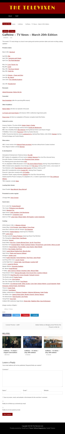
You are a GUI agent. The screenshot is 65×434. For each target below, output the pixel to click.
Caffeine (5, 31)
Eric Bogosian (29, 229)
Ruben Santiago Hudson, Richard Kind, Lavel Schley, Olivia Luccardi (40, 244)
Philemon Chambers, (22, 292)
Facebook (7, 315)
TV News (12, 31)
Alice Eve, (13, 242)
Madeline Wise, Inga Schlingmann (40, 301)
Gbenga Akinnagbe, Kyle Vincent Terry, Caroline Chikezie (31, 273)
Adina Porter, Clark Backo (19, 238)
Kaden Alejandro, (11, 257)
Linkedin (35, 315)
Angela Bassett (16, 206)
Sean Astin (13, 299)
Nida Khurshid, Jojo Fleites (20, 296)
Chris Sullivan (16, 279)
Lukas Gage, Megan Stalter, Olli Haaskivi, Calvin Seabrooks (28, 217)
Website (46, 390)
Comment (5, 369)
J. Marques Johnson (20, 225)
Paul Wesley (24, 281)
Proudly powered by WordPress (19, 428)
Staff (16, 16)
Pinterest (26, 315)
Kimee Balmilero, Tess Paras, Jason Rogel (28, 257)
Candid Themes (50, 428)
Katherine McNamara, (34, 292)
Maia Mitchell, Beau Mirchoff (19, 189)
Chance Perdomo (17, 236)
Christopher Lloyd (18, 214)
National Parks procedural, (24, 144)
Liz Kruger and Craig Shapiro (10, 113)
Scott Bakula (12, 290)
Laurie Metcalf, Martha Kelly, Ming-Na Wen (19, 251)
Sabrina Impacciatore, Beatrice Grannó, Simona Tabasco (28, 294)
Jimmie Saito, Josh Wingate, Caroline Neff (26, 262)
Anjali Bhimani (13, 268)
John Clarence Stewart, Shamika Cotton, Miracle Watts (23, 270)
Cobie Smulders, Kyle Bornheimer (19, 212)
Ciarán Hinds (11, 288)
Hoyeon (11, 240)
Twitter (16, 315)
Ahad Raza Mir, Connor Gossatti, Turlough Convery (24, 275)
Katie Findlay (44, 292)
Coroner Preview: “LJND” (13, 325)
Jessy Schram (14, 197)
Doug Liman (5, 117)
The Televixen (33, 8)
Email (25, 390)
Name (4, 390)
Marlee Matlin (6, 108)
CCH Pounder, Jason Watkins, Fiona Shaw (22, 227)
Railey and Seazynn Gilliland (18, 253)
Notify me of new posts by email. (11, 410)
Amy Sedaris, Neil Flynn (15, 249)
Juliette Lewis (12, 255)
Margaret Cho (10, 210)
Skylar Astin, (27, 301)
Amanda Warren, (16, 244)
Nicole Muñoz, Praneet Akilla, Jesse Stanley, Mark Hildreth (25, 247)
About (10, 16)
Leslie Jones (9, 234)
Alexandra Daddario (17, 266)
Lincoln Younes (19, 260)
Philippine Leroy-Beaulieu (16, 208)
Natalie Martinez (14, 231)
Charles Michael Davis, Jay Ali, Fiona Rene (28, 242)
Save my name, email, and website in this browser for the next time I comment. (25, 397)
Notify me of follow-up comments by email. (14, 403)
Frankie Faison (18, 277)
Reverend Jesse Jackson (32, 159)
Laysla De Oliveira (12, 264)
